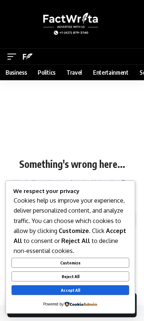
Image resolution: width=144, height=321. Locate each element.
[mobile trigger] (13, 56)
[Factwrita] (27, 56)
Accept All (70, 290)
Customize (70, 262)
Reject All (70, 276)
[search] (132, 56)
